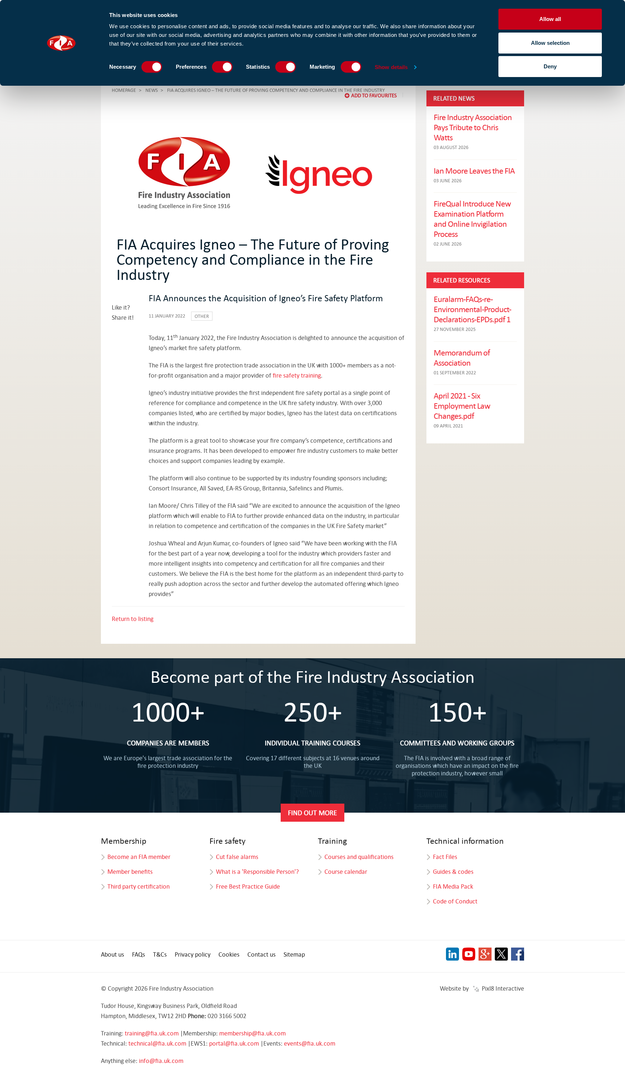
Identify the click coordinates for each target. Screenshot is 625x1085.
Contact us (261, 954)
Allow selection (550, 43)
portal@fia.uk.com (234, 1043)
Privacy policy (193, 954)
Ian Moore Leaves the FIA (474, 170)
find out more (312, 812)
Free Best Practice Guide (248, 886)
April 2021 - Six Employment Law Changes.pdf (462, 405)
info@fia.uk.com (161, 1060)
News (151, 90)
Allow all (550, 19)
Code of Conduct (455, 901)
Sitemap (294, 954)
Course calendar (345, 871)
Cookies (228, 954)
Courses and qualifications (359, 856)
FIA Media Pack (453, 886)
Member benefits (130, 871)
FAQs (138, 954)
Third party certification (138, 886)
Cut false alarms (237, 856)
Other (202, 316)
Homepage (124, 90)
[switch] (222, 67)
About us (112, 954)
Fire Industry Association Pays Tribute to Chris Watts (473, 127)
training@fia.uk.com (152, 1033)
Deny (550, 66)
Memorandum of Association (462, 357)
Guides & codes (453, 871)
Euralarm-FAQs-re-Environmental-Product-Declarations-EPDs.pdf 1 (472, 309)
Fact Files (445, 856)
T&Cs (160, 954)
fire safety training (297, 375)
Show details (391, 67)
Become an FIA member (138, 856)
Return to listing (132, 618)
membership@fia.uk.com (252, 1033)
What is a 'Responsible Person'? (257, 871)
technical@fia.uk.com (157, 1043)
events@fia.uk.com (309, 1043)
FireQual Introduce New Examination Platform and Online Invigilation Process (472, 218)
